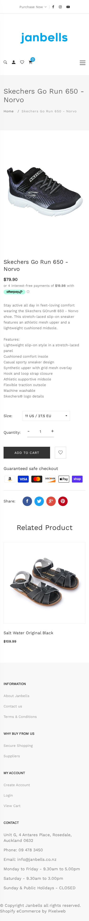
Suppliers (12, 756)
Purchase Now (31, 7)
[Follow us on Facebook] (27, 501)
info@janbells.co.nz (36, 859)
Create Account (17, 785)
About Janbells (16, 696)
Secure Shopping (18, 745)
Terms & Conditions (20, 717)
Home (9, 111)
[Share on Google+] (51, 501)
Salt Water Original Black (28, 632)
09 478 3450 (31, 850)
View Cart (12, 806)
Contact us (13, 706)
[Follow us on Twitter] (39, 501)
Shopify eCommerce (20, 911)
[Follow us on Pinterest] (63, 501)
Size (7, 416)
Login (8, 795)
